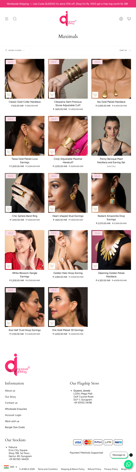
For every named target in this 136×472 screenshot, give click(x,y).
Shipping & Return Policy (73, 469)
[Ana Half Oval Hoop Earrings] (24, 307)
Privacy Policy (111, 469)
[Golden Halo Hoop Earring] (68, 250)
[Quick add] (9, 95)
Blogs (124, 469)
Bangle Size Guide (15, 427)
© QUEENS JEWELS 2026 (22, 469)
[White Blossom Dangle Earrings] (24, 250)
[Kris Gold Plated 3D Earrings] (68, 307)
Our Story (10, 396)
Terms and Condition (48, 469)
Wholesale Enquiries (16, 408)
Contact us (11, 402)
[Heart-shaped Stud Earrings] (68, 193)
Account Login (13, 415)
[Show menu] (6, 18)
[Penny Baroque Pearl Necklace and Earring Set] (111, 136)
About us (10, 390)
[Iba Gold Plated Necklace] (111, 79)
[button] (15, 18)
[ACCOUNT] (121, 18)
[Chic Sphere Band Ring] (24, 193)
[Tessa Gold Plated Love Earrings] (24, 136)
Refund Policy (94, 469)
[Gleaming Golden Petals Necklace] (111, 250)
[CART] (129, 18)
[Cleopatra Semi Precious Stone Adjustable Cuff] (68, 79)
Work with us (12, 421)
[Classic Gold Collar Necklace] (24, 79)
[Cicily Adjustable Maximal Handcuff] (68, 136)
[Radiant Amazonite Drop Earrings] (111, 193)
